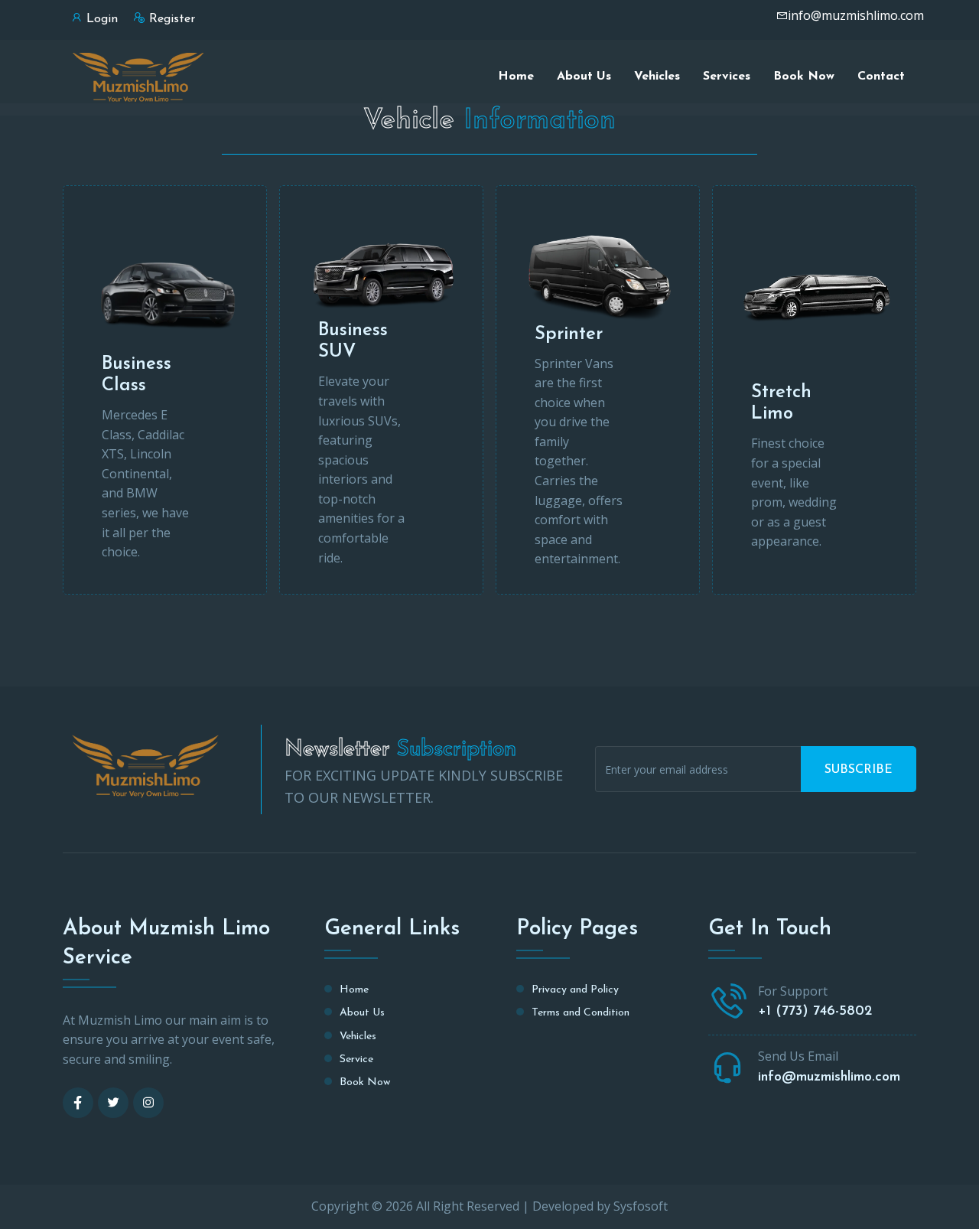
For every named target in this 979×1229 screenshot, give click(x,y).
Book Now (803, 76)
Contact (881, 76)
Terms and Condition (580, 1013)
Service (356, 1059)
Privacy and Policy (575, 990)
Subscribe (859, 770)
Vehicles (657, 76)
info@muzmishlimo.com (856, 15)
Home (516, 76)
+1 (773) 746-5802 (815, 1012)
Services (726, 76)
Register (172, 19)
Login (102, 19)
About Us (584, 76)
